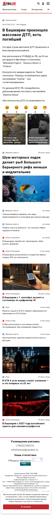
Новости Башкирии (13, 237)
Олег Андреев (21, 24)
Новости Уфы (10, 321)
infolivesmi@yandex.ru (24, 449)
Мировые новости (12, 153)
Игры (7, 307)
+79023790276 (25, 445)
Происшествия (11, 20)
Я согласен (26, 507)
